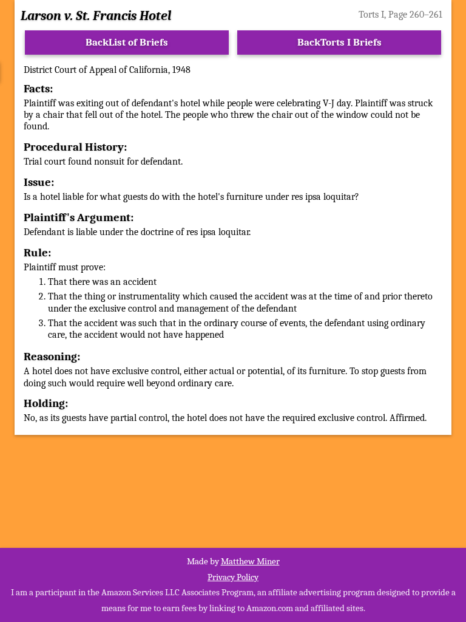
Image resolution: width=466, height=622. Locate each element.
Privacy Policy (233, 577)
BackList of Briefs (127, 42)
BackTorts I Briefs (339, 42)
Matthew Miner (250, 561)
